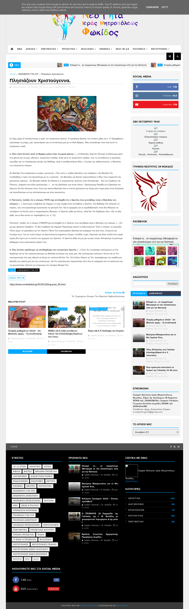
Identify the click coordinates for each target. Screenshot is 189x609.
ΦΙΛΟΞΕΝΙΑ (87, 49)
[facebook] (171, 446)
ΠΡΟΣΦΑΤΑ (139, 293)
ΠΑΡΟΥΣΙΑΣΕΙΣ (51, 525)
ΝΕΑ (56, 65)
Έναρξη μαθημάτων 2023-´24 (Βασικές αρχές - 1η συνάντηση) (24, 332)
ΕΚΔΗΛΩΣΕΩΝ (20, 481)
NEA (19, 49)
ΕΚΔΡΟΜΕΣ (37, 481)
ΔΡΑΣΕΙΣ (30, 49)
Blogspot (122, 605)
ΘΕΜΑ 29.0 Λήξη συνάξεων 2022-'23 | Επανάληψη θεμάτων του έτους (65, 333)
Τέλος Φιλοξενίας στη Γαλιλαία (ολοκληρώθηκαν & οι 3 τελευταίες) (160, 352)
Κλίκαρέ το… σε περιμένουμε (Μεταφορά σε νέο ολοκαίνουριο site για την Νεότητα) (98, 65)
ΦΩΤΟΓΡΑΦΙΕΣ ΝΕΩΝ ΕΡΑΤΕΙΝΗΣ (30, 554)
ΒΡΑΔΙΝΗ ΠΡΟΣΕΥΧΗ (46, 471)
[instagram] (178, 446)
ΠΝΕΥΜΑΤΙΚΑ (48, 49)
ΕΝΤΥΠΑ (51, 481)
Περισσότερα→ (132, 481)
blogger (27, 351)
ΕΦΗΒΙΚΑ (105, 49)
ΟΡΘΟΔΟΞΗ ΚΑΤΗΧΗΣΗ (25, 510)
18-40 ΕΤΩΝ (19, 466)
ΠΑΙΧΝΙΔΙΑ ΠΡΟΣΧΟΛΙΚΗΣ (26, 525)
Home (13, 74)
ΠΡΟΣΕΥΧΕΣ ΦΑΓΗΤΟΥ (42, 530)
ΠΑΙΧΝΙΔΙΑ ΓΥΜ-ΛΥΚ (23, 515)
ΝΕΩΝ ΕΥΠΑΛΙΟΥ (30, 505)
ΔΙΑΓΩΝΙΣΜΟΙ (20, 476)
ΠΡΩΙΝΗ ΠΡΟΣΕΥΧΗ (23, 535)
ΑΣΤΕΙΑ (47, 466)
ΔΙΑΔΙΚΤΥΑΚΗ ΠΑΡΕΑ (41, 476)
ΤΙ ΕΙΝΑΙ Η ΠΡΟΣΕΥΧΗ (24, 539)
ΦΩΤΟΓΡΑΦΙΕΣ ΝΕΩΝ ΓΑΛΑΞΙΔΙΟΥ (30, 549)
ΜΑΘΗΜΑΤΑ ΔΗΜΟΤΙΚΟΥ (25, 496)
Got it (165, 7)
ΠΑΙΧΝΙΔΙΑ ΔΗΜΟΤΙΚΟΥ (25, 520)
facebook (66, 351)
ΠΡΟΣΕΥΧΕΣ (68, 49)
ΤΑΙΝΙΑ (41, 535)
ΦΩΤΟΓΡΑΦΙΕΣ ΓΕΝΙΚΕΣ (44, 544)
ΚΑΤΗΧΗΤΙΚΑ (45, 486)
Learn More (152, 7)
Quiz (36, 559)
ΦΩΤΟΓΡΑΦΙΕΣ (159, 49)
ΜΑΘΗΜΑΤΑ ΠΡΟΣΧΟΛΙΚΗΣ (27, 500)
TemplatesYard (88, 605)
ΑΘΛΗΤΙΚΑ (35, 466)
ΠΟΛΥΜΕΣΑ (139, 49)
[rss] (174, 446)
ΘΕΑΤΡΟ (31, 486)
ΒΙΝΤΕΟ (28, 471)
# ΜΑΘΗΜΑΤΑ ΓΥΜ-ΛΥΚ (27, 270)
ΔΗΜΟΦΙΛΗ (155, 293)
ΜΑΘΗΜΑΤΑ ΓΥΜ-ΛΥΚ (28, 74)
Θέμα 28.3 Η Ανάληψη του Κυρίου (106, 330)
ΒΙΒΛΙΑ (16, 471)
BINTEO (17, 559)
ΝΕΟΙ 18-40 (122, 49)
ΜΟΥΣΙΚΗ (49, 500)
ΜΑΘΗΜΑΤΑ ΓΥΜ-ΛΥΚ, (65, 87)
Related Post (17, 301)
